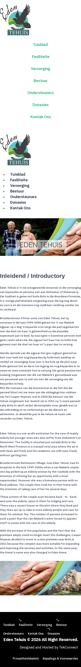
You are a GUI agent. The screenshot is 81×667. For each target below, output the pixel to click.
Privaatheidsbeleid (26, 658)
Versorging (40, 68)
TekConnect (68, 647)
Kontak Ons (40, 116)
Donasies (40, 104)
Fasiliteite (40, 56)
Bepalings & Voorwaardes (60, 658)
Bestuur (40, 80)
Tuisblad (40, 44)
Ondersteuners (40, 92)
